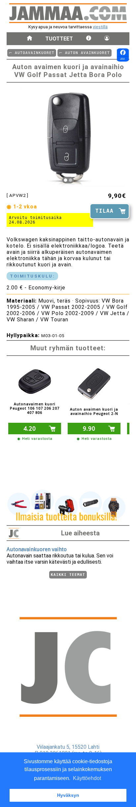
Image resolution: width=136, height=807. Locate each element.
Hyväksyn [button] (68, 795)
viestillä (100, 26)
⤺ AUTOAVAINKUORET (31, 53)
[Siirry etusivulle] (29, 38)
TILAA (104, 211)
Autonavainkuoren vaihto (37, 549)
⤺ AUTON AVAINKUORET (84, 53)
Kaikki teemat (68, 575)
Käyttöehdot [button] (87, 778)
